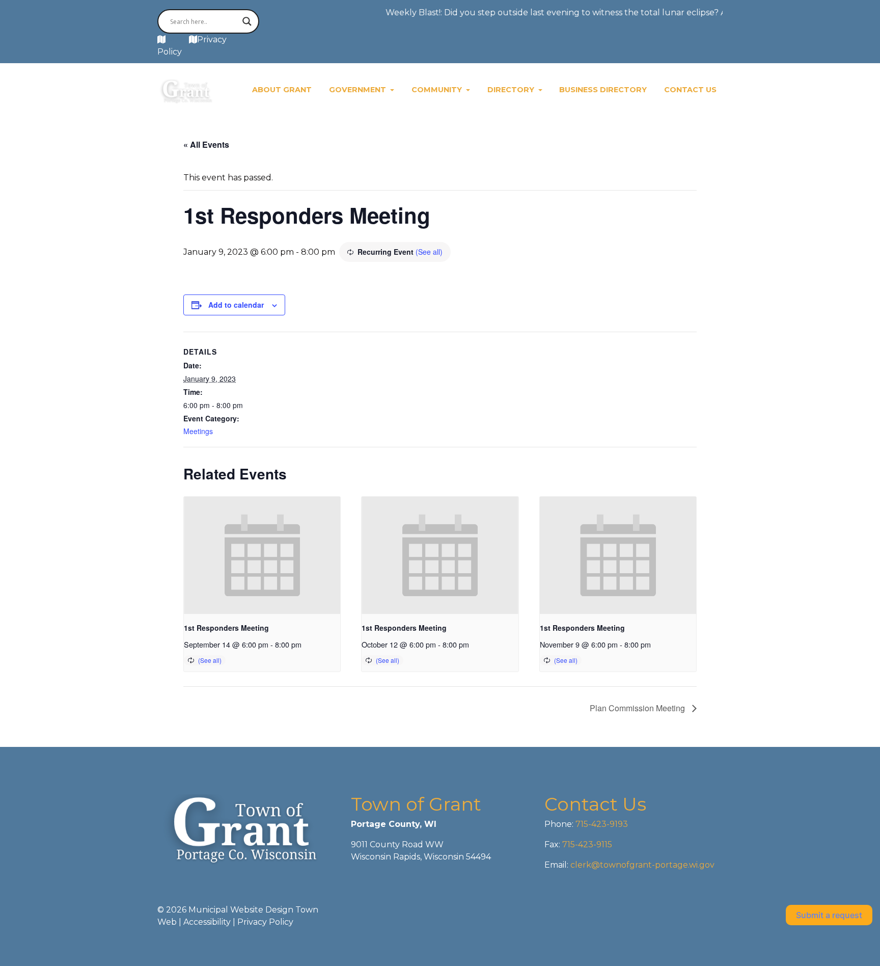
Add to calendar (236, 305)
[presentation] (262, 555)
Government (358, 89)
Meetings (198, 431)
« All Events (206, 144)
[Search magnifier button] (247, 21)
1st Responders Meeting (226, 628)
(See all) (429, 252)
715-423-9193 (600, 824)
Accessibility (207, 922)
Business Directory (603, 89)
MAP (177, 39)
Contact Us (690, 89)
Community (437, 89)
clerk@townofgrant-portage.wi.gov (641, 865)
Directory (511, 89)
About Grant (282, 89)
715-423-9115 (587, 844)
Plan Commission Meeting (638, 708)
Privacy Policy (265, 922)
